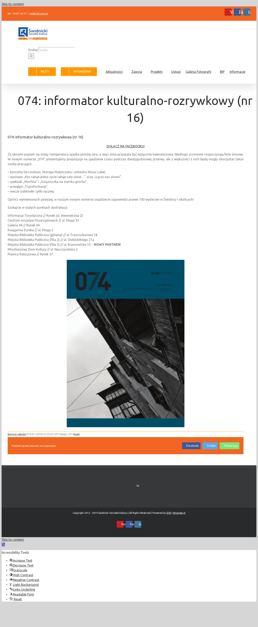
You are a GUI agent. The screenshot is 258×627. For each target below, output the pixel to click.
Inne (76, 434)
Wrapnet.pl (179, 513)
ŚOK (168, 513)
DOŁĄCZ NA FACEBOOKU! (126, 146)
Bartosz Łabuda (17, 434)
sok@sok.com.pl (38, 13)
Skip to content (13, 4)
